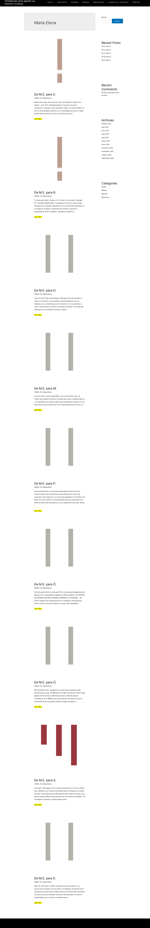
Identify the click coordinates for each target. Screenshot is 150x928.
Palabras (74, 2)
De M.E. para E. (45, 94)
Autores (86, 2)
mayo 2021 (105, 134)
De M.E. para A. (45, 780)
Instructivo (62, 2)
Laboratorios (98, 2)
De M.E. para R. (45, 192)
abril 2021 (105, 137)
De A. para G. (106, 53)
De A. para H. (106, 50)
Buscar (104, 17)
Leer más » (38, 119)
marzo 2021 (106, 141)
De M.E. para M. (45, 388)
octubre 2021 (106, 124)
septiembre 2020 (108, 158)
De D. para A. (106, 60)
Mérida (104, 190)
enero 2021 (106, 144)
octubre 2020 (106, 155)
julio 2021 (105, 127)
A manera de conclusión (118, 2)
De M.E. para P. (45, 483)
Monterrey (105, 197)
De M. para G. (106, 57)
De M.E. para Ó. (45, 584)
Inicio (50, 2)
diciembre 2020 (107, 148)
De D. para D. (106, 46)
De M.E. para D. (45, 290)
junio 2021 (105, 131)
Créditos (136, 2)
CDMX (36, 98)
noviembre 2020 (107, 151)
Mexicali (104, 194)
